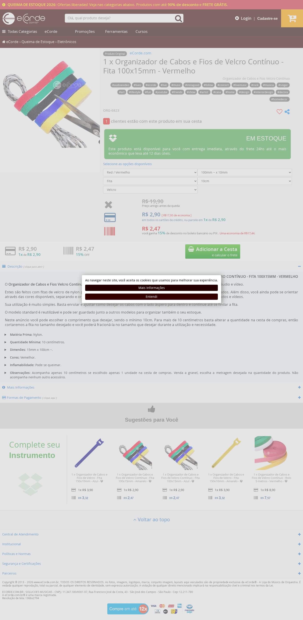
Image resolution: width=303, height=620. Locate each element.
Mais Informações (151, 288)
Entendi (151, 296)
